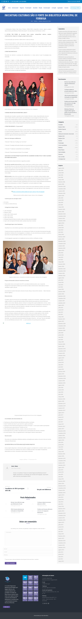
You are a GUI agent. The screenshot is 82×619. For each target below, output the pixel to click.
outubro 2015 (61, 463)
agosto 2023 (61, 250)
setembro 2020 (61, 330)
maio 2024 (60, 230)
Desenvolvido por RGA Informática (41, 615)
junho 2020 (61, 335)
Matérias (35, 21)
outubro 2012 (61, 545)
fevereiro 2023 (61, 264)
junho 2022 (61, 282)
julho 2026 (60, 170)
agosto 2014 (61, 495)
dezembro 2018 (61, 376)
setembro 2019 (61, 355)
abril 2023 (60, 259)
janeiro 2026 (61, 184)
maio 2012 (60, 556)
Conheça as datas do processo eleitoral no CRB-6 (44, 503)
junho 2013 (61, 527)
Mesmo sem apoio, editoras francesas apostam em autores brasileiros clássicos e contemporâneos (67, 71)
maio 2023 (60, 257)
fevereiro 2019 (61, 371)
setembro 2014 (61, 492)
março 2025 (61, 207)
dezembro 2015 (61, 458)
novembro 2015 (62, 460)
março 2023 (61, 262)
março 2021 (61, 316)
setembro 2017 (61, 410)
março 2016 (61, 451)
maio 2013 (60, 529)
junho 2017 (61, 417)
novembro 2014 (62, 488)
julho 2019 (60, 360)
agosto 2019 (61, 358)
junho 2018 (61, 389)
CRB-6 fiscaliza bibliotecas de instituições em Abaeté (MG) (17, 510)
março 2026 (61, 179)
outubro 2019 (61, 353)
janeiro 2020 (61, 346)
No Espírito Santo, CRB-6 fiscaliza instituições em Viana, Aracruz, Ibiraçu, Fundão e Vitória (67, 36)
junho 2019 (61, 362)
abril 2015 (60, 476)
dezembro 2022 (61, 268)
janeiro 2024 (61, 239)
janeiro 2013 (61, 538)
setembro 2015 (61, 465)
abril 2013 (60, 531)
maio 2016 (60, 447)
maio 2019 (60, 364)
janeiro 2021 (61, 321)
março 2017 (61, 424)
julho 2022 (60, 280)
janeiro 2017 (61, 428)
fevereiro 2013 (61, 536)
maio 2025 (60, 202)
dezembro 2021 (61, 296)
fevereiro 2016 (61, 453)
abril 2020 (60, 339)
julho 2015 (60, 469)
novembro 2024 (62, 216)
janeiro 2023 (61, 266)
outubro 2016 (61, 435)
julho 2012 (60, 552)
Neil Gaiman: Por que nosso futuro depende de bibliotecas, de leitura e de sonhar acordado (67, 53)
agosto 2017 (61, 412)
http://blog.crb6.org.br (16, 468)
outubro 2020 (61, 328)
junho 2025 (61, 200)
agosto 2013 (61, 522)
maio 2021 (60, 312)
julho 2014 (60, 497)
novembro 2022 (62, 271)
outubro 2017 (61, 408)
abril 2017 (60, 421)
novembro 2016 (62, 433)
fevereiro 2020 (61, 344)
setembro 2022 (61, 275)
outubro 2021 (61, 300)
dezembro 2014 (61, 485)
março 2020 (61, 342)
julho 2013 (60, 524)
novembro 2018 (62, 378)
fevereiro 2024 (61, 236)
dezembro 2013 (61, 513)
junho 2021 (61, 310)
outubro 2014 (61, 490)
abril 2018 (60, 394)
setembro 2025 (61, 193)
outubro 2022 (61, 273)
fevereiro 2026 (61, 182)
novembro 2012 (62, 543)
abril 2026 (60, 177)
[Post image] (6, 504)
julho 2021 (60, 307)
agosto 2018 (61, 385)
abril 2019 (60, 367)
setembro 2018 (61, 383)
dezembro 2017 (61, 403)
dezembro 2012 (61, 540)
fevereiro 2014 (61, 508)
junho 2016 (61, 444)
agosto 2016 (61, 440)
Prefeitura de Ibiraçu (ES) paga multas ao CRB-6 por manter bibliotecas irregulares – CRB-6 (67, 33)
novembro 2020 (62, 326)
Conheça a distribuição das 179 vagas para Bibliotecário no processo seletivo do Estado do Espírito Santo (67, 65)
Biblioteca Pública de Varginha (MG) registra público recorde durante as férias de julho (70, 111)
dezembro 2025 (61, 186)
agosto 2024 (61, 223)
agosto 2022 (61, 278)
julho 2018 (60, 387)
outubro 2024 (61, 218)
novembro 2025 (62, 188)
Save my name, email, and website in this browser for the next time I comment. (22, 559)
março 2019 (61, 369)
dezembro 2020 (61, 323)
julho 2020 (60, 332)
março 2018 (61, 396)
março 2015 (61, 479)
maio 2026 (60, 175)
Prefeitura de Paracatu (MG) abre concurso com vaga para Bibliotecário (44, 511)
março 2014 (61, 506)
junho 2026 (61, 172)
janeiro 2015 (61, 483)
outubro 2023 (61, 246)
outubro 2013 (61, 517)
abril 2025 (60, 204)
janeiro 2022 (61, 294)
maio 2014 (60, 501)
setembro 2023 (61, 248)
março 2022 (61, 289)
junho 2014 (61, 499)
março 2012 (61, 561)
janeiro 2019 (61, 374)
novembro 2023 (62, 243)
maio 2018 (60, 392)
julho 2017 (60, 415)
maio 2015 (60, 474)
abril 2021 (60, 314)
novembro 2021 (62, 298)
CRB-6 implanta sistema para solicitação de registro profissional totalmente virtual (66, 45)
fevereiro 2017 (61, 426)
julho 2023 (60, 252)
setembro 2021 (61, 303)
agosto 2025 (61, 195)
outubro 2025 (61, 191)
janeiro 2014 (61, 511)
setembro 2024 (61, 220)
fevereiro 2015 (61, 481)
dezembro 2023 (61, 241)
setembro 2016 (61, 437)
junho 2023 (61, 255)
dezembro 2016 (61, 431)
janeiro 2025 (61, 211)
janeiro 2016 (61, 456)
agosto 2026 (61, 168)
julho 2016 (60, 442)
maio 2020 (60, 337)
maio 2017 (60, 419)
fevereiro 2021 (61, 319)
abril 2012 (60, 559)
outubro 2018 (61, 380)
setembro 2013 (61, 520)
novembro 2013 (62, 515)
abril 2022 (60, 287)
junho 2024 (61, 227)
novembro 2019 (62, 351)
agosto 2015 (61, 467)
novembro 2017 (62, 405)
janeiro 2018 (61, 401)
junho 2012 (61, 554)
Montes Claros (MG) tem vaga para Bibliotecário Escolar (17, 503)
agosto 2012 (61, 549)
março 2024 (61, 234)
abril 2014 (60, 504)
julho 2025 (60, 198)
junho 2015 (61, 472)
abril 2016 (60, 449)
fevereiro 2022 (61, 291)
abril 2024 (60, 232)
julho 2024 (60, 225)
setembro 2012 (61, 547)
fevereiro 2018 (61, 399)
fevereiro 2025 (61, 209)
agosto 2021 (61, 305)
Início (32, 21)
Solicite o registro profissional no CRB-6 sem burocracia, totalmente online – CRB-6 (67, 42)
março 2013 (61, 533)
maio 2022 (60, 284)
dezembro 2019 (61, 348)
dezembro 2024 (61, 214)
